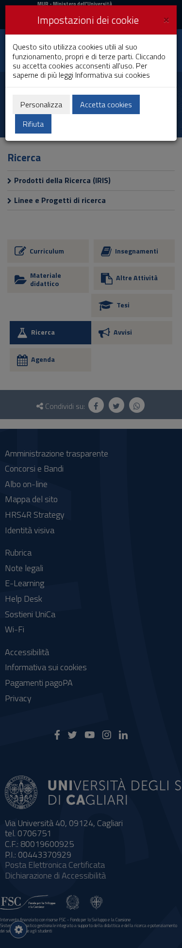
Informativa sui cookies (112, 75)
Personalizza (41, 104)
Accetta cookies (106, 104)
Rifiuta (33, 124)
